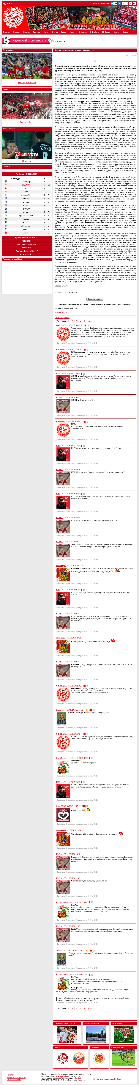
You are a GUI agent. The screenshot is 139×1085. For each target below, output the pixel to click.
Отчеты (55, 32)
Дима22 (59, 806)
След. (91, 321)
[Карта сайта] (130, 3)
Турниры (36, 32)
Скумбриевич (62, 758)
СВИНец (60, 349)
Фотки (45, 32)
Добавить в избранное (100, 3)
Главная (6, 32)
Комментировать (62, 318)
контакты (10, 1076)
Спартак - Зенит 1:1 (27, 83)
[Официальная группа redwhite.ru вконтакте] (119, 3)
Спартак (26, 32)
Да (91, 343)
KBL (58, 373)
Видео (63, 32)
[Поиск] (126, 3)
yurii (58, 325)
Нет (96, 343)
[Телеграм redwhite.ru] (112, 3)
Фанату (72, 32)
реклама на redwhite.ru (16, 1078)
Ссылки (116, 32)
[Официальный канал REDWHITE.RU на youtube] (115, 3)
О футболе (94, 32)
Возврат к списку (62, 312)
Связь (125, 32)
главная (10, 1074)
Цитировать (70, 343)
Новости (16, 32)
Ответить (60, 343)
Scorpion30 (60, 710)
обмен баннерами (14, 1080)
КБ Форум (106, 32)
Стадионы (83, 32)
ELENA (59, 397)
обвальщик (61, 566)
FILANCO (77, 1078)
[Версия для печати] (134, 3)
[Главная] (123, 3)
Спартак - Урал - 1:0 (27, 122)
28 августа (26, 161)
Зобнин (132, 131)
